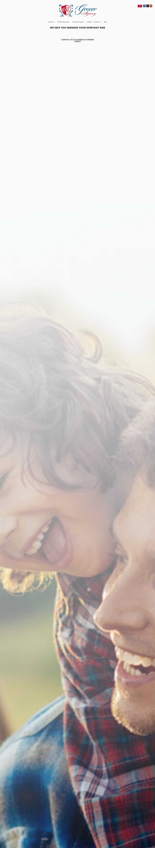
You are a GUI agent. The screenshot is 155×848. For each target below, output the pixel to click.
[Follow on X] (147, 6)
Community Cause (63, 22)
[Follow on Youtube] (151, 6)
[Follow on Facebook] (144, 6)
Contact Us (97, 22)
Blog (105, 22)
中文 (140, 6)
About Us (51, 22)
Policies (89, 22)
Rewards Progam (77, 22)
